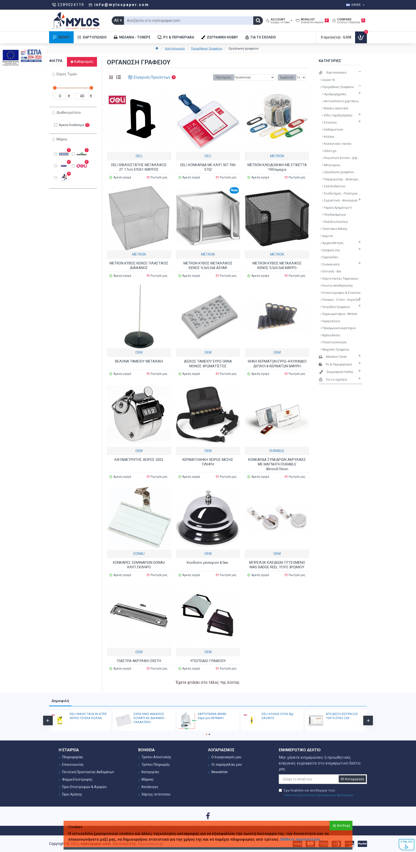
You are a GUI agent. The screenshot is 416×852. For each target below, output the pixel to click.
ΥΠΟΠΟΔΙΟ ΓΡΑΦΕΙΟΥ (208, 661)
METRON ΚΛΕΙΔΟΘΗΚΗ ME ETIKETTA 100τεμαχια (277, 167)
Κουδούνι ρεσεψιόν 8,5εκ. (208, 562)
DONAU (139, 554)
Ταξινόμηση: (223, 77)
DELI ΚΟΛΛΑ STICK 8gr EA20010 (277, 716)
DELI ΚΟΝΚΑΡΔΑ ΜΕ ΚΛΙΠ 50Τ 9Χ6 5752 (208, 167)
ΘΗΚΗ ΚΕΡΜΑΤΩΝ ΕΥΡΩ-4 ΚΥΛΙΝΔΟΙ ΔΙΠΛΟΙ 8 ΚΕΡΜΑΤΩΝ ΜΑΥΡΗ (277, 363)
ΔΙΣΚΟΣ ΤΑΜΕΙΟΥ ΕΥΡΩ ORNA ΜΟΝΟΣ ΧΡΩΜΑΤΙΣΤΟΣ (208, 363)
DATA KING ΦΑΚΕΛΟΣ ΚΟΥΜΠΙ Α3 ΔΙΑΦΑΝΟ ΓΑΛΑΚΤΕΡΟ (149, 718)
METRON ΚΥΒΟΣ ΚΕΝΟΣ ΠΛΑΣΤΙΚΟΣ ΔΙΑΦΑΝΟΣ (139, 265)
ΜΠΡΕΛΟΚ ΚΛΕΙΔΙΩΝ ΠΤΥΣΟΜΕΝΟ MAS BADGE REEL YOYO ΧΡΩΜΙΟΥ (277, 565)
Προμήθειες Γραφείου (206, 48)
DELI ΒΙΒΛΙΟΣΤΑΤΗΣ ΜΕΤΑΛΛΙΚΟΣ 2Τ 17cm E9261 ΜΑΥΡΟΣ (139, 167)
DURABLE (277, 451)
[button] (48, 720)
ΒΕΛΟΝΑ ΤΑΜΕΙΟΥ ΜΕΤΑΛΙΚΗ (139, 361)
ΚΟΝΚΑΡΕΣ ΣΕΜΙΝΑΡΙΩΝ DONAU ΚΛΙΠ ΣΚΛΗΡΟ (139, 565)
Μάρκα (62, 139)
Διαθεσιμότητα (69, 112)
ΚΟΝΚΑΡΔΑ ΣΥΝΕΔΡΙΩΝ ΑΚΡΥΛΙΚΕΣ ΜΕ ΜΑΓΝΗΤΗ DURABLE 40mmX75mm (277, 464)
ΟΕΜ (139, 352)
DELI (139, 156)
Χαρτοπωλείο (175, 48)
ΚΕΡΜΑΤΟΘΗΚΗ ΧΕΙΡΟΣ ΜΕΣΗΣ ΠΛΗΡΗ (207, 462)
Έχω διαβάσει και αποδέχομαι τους (318, 793)
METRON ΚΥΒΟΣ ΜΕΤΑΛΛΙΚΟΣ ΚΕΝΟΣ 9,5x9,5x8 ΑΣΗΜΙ (208, 265)
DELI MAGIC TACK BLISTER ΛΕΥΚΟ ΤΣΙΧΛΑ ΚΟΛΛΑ (88, 716)
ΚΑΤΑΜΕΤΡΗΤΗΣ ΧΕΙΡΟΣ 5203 (139, 459)
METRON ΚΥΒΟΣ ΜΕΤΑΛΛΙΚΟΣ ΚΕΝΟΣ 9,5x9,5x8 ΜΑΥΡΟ (277, 265)
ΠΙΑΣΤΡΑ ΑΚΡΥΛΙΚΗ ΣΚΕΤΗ (139, 661)
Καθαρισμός (83, 61)
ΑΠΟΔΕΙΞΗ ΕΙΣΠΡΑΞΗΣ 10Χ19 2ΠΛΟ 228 (342, 716)
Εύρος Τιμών (67, 74)
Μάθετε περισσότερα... (301, 839)
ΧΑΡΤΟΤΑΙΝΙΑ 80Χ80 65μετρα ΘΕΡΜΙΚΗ (212, 716)
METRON (277, 156)
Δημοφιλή (60, 701)
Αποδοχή (343, 825)
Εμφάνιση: (287, 77)
